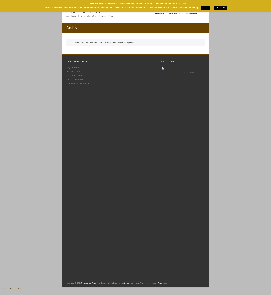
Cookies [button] (205, 8)
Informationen (191, 14)
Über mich (159, 14)
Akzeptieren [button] (220, 8)
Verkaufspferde (175, 14)
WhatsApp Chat (16, 288)
